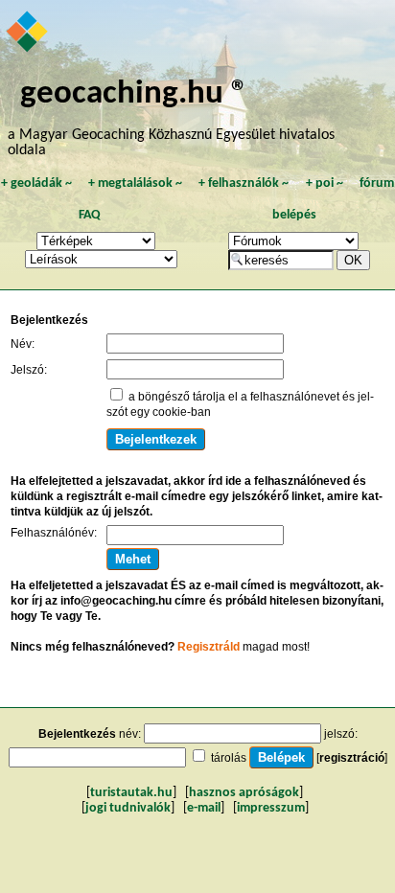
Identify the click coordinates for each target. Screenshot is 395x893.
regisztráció (351, 758)
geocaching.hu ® (134, 94)
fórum (377, 183)
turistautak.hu (131, 793)
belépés (294, 215)
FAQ (90, 215)
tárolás (228, 758)
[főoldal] (28, 33)
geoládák (36, 183)
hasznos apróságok (244, 793)
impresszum (271, 808)
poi (324, 183)
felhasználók (243, 183)
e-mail (204, 808)
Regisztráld (208, 646)
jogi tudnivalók (128, 808)
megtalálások (135, 183)
